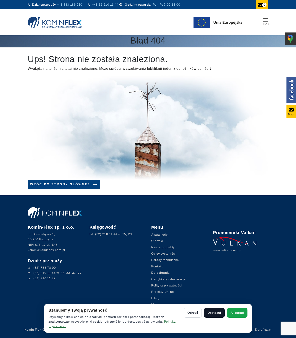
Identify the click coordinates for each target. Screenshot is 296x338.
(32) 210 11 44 (44, 273)
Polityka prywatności (166, 285)
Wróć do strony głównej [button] (61, 184)
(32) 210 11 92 (44, 278)
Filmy (155, 298)
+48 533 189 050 (70, 4)
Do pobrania (160, 272)
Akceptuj (237, 312)
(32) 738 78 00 (44, 267)
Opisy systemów (163, 253)
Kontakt (157, 266)
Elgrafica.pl (263, 329)
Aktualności (159, 234)
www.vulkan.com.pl (227, 250)
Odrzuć (192, 312)
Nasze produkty (163, 247)
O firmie (157, 241)
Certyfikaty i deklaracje (168, 279)
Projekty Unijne (162, 291)
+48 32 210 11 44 (105, 4)
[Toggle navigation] (265, 20)
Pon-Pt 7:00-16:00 (166, 4)
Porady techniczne (165, 260)
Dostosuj (214, 312)
